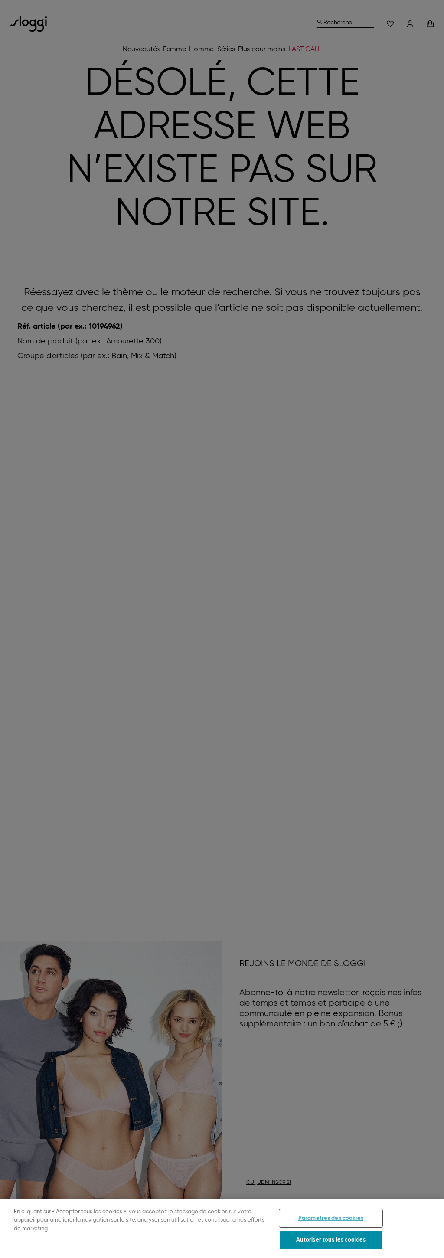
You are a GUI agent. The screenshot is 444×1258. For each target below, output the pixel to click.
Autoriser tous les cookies (331, 1240)
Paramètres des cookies (330, 1218)
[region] (222, 1228)
